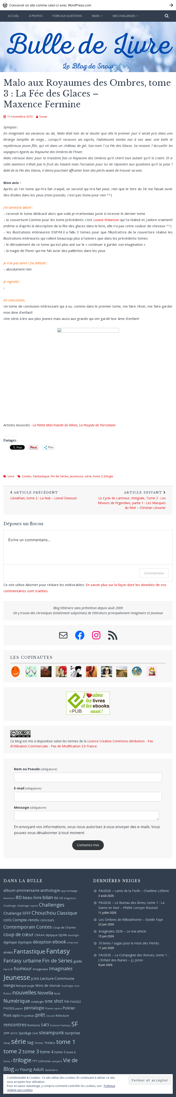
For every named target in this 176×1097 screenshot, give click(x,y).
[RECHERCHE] (167, 16)
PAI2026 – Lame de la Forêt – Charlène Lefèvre (134, 891)
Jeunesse (76, 476)
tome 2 (12, 1051)
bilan (47, 897)
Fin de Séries (60, 476)
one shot (54, 1001)
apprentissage (69, 890)
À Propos (35, 16)
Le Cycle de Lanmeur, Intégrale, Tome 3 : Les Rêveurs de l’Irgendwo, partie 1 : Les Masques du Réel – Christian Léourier (132, 500)
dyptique (10, 942)
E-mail (27, 788)
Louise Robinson (106, 219)
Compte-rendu (26, 919)
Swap (6, 1043)
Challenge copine (27, 905)
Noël (57, 993)
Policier (69, 1008)
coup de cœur (18, 934)
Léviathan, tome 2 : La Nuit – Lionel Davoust (43, 495)
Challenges (51, 904)
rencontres (14, 1025)
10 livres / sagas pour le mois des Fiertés (129, 943)
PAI (66, 1001)
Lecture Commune (57, 978)
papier (19, 1008)
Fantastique (41, 476)
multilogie (67, 985)
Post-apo (11, 1015)
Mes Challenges (124, 16)
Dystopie (25, 942)
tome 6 (71, 1052)
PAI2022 (75, 1002)
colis (7, 919)
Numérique (16, 1000)
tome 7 (7, 1061)
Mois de (41, 985)
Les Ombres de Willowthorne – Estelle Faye (131, 919)
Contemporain (19, 927)
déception (42, 942)
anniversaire (27, 890)
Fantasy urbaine (22, 960)
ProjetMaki (27, 1015)
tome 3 (97, 476)
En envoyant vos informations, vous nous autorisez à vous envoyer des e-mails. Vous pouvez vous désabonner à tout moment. (87, 829)
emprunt (72, 942)
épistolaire (51, 1070)
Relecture (62, 1016)
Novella (45, 993)
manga (9, 985)
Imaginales (61, 968)
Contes (27, 476)
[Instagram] (96, 635)
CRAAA (40, 935)
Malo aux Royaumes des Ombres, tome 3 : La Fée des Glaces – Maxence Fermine (87, 94)
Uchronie (44, 1061)
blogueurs (70, 898)
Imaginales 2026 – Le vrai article (122, 931)
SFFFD (14, 1033)
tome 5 (59, 1052)
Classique (67, 913)
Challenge (9, 905)
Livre (11, 476)
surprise (72, 1032)
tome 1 (66, 1042)
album (9, 890)
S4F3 (45, 1024)
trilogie (108, 476)
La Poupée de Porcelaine (97, 425)
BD (19, 897)
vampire (57, 1061)
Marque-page (25, 986)
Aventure (9, 898)
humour (23, 968)
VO (17, 1070)
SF (74, 1024)
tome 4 (46, 1051)
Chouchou (44, 912)
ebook (59, 941)
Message (30, 807)
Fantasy (58, 951)
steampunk (51, 1032)
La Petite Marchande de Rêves (55, 425)
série (88, 476)
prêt (40, 1014)
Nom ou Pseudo (35, 769)
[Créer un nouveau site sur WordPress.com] (88, 5)
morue (54, 985)
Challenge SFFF (17, 913)
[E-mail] (63, 635)
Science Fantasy (60, 1025)
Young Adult (32, 1069)
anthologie (50, 890)
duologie (73, 935)
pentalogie (34, 1008)
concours (47, 920)
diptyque (52, 935)
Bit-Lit (58, 898)
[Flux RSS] (112, 635)
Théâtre (49, 1043)
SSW (35, 1033)
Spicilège (25, 1033)
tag (30, 1042)
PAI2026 (8, 1008)
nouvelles (24, 992)
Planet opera (53, 1008)
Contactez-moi (88, 845)
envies (8, 952)
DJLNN (63, 935)
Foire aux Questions (67, 16)
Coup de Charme (64, 927)
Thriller (39, 1043)
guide (77, 961)
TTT (34, 1061)
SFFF (6, 1033)
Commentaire (154, 573)
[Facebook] (79, 635)
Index (96, 16)
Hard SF (8, 969)
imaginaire (40, 969)
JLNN (35, 978)
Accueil (13, 16)
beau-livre (32, 897)
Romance (33, 1025)
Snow (43, 116)
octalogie (37, 1002)
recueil (50, 1015)
